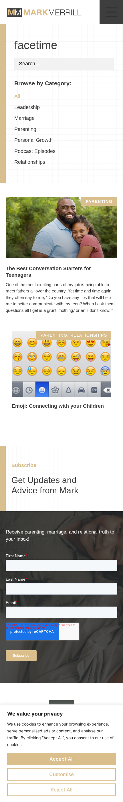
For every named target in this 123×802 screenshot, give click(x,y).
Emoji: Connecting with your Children (58, 406)
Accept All (61, 759)
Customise (61, 774)
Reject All (61, 790)
